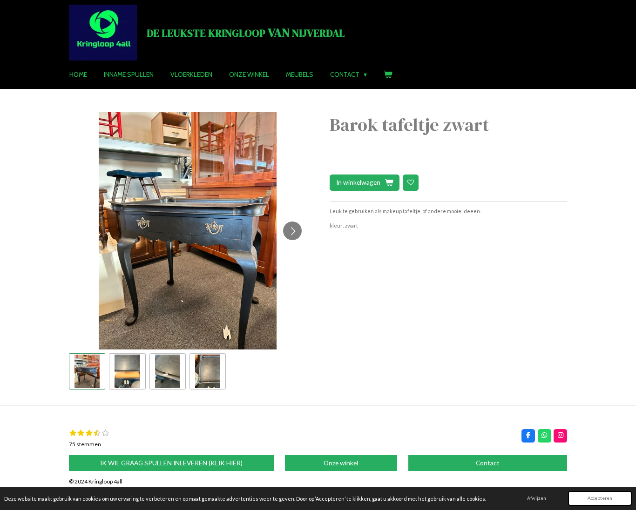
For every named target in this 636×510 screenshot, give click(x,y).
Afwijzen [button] (536, 498)
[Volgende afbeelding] (292, 230)
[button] (87, 371)
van (246, 32)
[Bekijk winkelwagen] (388, 74)
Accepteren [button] (600, 498)
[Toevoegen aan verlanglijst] (411, 182)
